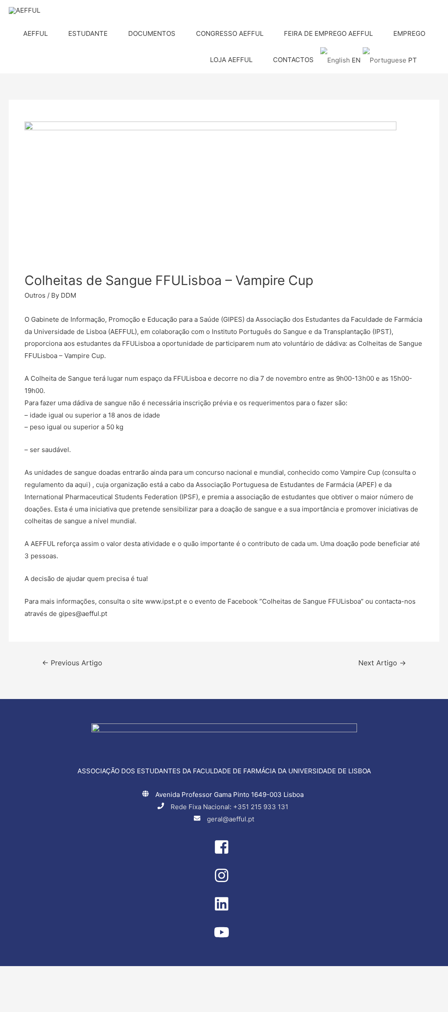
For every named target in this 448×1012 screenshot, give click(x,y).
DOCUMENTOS (151, 33)
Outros (35, 295)
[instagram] (224, 880)
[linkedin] (224, 909)
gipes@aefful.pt (83, 613)
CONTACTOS (293, 60)
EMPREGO (409, 33)
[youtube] (224, 937)
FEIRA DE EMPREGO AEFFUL (328, 33)
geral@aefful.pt (230, 819)
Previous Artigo (72, 663)
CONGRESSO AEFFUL (229, 33)
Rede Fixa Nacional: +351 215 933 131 (229, 807)
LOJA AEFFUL (231, 60)
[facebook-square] (224, 852)
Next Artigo (382, 663)
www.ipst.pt (163, 601)
